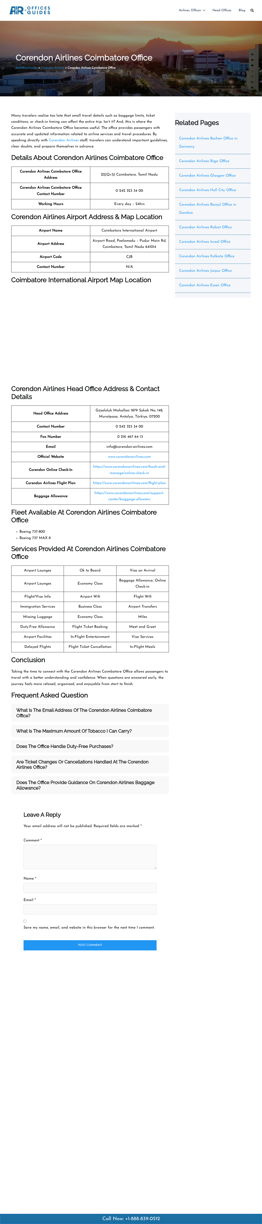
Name (30, 879)
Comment (33, 840)
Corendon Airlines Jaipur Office (205, 271)
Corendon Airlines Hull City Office (207, 190)
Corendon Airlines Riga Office (204, 161)
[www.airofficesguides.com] (29, 10)
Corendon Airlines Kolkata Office (206, 256)
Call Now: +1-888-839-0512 (131, 1218)
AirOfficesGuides (27, 67)
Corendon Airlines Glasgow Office (207, 176)
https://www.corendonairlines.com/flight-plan (129, 483)
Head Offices (222, 10)
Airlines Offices (190, 10)
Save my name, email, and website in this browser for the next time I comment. (89, 928)
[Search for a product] (252, 10)
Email (30, 900)
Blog (242, 10)
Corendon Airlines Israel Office (204, 242)
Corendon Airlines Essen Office (204, 285)
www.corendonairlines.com (129, 457)
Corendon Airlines (52, 67)
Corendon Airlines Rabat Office (205, 227)
